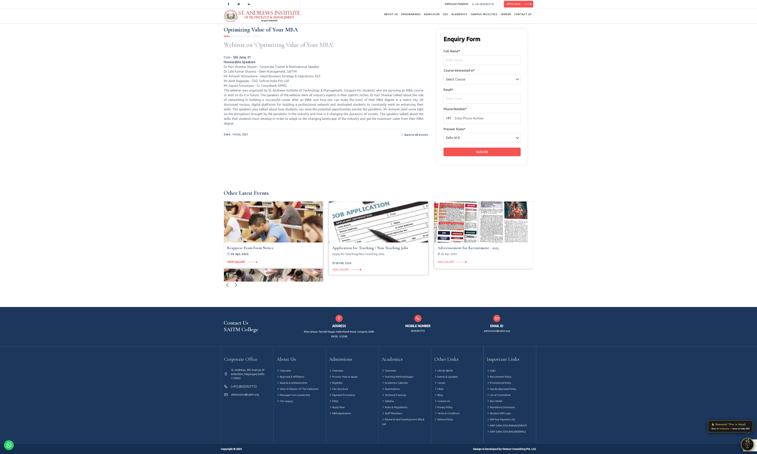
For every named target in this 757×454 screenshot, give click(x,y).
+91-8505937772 (484, 4)
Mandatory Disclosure (502, 407)
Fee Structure (340, 388)
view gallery (236, 269)
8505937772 (418, 330)
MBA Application (341, 413)
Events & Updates (447, 376)
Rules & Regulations (395, 407)
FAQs (335, 401)
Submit (482, 152)
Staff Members (393, 413)
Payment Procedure (343, 395)
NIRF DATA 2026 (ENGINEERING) (507, 431)
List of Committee (500, 395)
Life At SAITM (445, 370)
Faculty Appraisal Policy (502, 388)
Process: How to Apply (345, 376)
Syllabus (389, 401)
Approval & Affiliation (291, 376)
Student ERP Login (500, 413)
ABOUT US (391, 14)
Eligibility (337, 382)
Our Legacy (286, 401)
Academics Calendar (396, 382)
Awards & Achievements (293, 382)
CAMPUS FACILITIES (484, 14)
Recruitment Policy (500, 376)
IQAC (492, 370)
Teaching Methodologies (398, 376)
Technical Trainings (395, 395)
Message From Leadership (294, 395)
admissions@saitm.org (497, 330)
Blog (440, 395)
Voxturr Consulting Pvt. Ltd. (519, 449)
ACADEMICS (459, 14)
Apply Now (513, 4)
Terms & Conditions (448, 413)
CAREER (506, 14)
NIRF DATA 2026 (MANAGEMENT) (508, 425)
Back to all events (416, 134)
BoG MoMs (495, 401)
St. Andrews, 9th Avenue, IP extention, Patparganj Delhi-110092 (248, 374)
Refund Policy (445, 419)
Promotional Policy (500, 382)
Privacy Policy (444, 407)
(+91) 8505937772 (244, 386)
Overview (285, 370)
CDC (445, 14)
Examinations (392, 388)
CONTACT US (523, 14)
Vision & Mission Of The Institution (298, 388)
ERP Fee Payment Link (502, 419)
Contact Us (443, 401)
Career (441, 382)
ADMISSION (432, 14)
